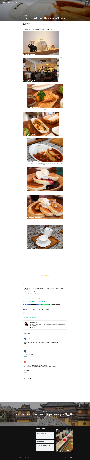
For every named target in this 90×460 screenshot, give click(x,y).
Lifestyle (55, 1)
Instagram (35, 301)
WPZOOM (71, 457)
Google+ (28, 301)
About (60, 1)
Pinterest (43, 301)
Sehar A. (28, 361)
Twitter (31, 301)
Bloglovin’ (24, 301)
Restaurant (31, 317)
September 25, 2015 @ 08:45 (31, 339)
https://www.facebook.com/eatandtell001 (41, 369)
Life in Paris (51, 1)
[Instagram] (34, 327)
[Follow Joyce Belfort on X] (32, 327)
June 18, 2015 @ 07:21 (30, 362)
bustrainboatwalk (30, 350)
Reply (37, 339)
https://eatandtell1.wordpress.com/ (30, 367)
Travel (42, 1)
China (24, 15)
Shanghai (34, 317)
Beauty (46, 1)
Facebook (39, 301)
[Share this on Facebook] (61, 24)
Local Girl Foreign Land (9, 2)
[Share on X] (63, 24)
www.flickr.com (29, 338)
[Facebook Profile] (30, 327)
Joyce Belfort (27, 23)
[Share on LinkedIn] (66, 24)
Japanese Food (27, 317)
